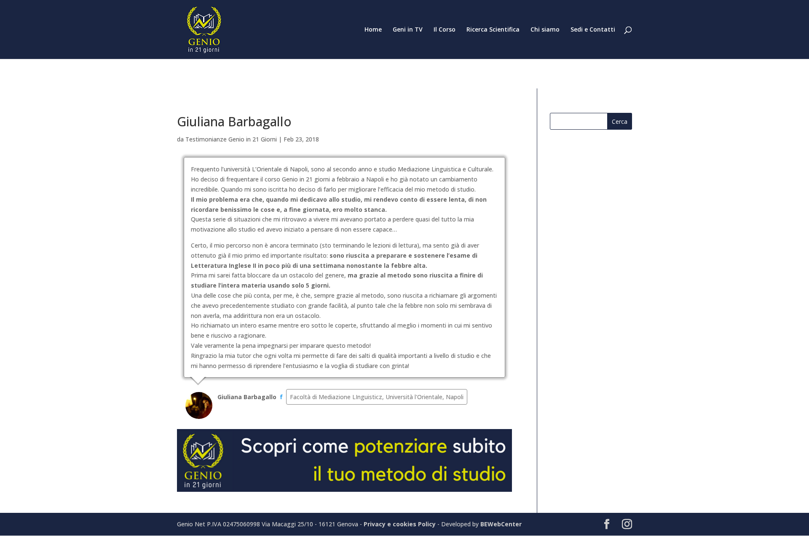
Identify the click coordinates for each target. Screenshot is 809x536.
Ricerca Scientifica (493, 30)
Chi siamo (545, 30)
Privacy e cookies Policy (400, 524)
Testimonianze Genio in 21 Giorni (231, 139)
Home (373, 30)
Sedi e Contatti (593, 30)
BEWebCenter (501, 524)
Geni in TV (408, 30)
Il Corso (444, 30)
